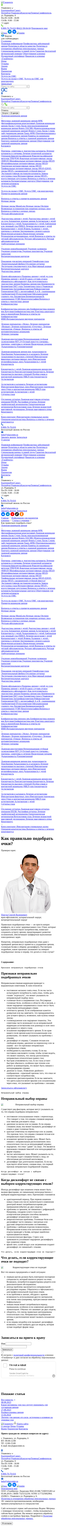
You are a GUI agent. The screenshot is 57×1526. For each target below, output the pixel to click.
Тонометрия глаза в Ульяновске (38, 286)
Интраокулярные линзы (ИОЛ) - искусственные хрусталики (24, 177)
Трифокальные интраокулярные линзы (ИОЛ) (23, 168)
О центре (14, 113)
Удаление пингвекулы (33, 251)
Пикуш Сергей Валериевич (14, 915)
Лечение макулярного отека (38, 409)
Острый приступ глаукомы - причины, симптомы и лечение (25, 342)
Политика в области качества (22, 46)
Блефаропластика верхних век (15, 309)
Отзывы (5, 63)
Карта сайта (22, 1424)
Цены (4, 61)
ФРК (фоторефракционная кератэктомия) (22, 122)
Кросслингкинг (8, 417)
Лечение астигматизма (36, 384)
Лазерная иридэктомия (12, 339)
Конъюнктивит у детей (12, 228)
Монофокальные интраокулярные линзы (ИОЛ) (32, 161)
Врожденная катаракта (12, 234)
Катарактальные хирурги (23, 181)
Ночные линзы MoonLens (13, 206)
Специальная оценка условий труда (18, 51)
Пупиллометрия (24, 294)
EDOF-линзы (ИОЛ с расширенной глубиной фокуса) (26, 169)
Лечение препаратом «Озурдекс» (27, 326)
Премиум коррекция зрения (14, 193)
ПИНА (22, 226)
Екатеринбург (7, 10)
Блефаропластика (9, 304)
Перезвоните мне (39, 28)
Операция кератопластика (13, 419)
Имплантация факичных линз (15, 387)
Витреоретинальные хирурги (15, 269)
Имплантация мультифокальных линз (23, 360)
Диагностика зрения (10, 271)
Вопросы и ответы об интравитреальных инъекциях (21, 330)
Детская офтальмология (12, 213)
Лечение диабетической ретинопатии (23, 403)
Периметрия (7, 289)
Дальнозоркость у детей (33, 223)
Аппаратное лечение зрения (22, 221)
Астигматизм (7, 379)
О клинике (6, 41)
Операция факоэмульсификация (16, 156)
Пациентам (6, 71)
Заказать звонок (8, 437)
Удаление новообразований (14, 249)
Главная (5, 518)
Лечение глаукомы (10, 334)
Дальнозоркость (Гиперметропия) (17, 346)
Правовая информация (12, 43)
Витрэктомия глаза (23, 407)
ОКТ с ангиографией (24, 291)
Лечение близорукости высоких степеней (27, 373)
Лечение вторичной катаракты (37, 153)
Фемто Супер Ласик (38, 131)
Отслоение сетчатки (35, 264)
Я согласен (7, 1523)
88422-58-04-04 (23, 28)
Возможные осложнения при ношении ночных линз (26, 208)
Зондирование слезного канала (35, 231)
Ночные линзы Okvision (37, 206)
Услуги (5, 113)
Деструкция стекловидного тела (16, 266)
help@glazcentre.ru (9, 435)
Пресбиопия (7, 354)
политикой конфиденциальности (29, 1355)
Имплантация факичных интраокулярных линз (24, 357)
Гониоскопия (7, 291)
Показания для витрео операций (16, 261)
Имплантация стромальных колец (32, 417)
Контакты (5, 73)
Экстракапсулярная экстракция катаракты (21, 173)
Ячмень (27, 228)
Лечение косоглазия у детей (39, 226)
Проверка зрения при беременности (37, 284)
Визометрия (7, 286)
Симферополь (44, 13)
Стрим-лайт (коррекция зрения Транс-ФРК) (28, 132)
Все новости (7, 1400)
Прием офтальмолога (11, 276)
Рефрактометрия (42, 289)
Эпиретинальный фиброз (13, 264)
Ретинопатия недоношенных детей (18, 236)
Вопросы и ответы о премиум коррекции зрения (24, 198)
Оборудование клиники (34, 53)
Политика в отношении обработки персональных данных (24, 47)
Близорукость (7, 364)
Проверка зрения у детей (13, 279)
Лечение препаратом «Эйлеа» (15, 324)
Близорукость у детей (11, 223)
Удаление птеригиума (11, 251)
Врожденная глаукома (33, 234)
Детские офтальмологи (35, 239)
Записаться (6, 84)
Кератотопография (30, 299)
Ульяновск (16, 13)
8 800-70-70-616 (8, 28)
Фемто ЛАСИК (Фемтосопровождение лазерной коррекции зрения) (28, 129)
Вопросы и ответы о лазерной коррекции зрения (31, 138)
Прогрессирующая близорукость (30, 372)
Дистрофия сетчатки (27, 402)
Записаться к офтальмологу (14, 1088)
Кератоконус (7, 412)
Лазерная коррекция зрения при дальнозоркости (23, 351)
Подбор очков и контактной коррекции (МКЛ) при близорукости (24, 375)
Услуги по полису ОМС (12, 79)
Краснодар (26, 13)
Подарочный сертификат (13, 56)
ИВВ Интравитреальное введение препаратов (23, 319)
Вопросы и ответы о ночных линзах (18, 211)
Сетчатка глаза (8, 394)
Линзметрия (20, 296)
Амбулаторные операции (13, 244)
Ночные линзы (8, 201)
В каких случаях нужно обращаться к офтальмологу (24, 280)
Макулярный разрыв (41, 266)
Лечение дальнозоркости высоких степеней (24, 355)
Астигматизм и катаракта (13, 384)
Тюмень (34, 13)
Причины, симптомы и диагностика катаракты (23, 151)
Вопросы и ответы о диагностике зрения (25, 300)
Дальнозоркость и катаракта (26, 354)
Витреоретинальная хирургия (15, 256)
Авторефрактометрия (23, 289)
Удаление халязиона (37, 249)
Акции (4, 66)
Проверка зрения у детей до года (37, 276)
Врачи (4, 68)
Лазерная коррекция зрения (14, 116)
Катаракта (6, 146)
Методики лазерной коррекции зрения (19, 121)
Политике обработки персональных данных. (26, 1517)
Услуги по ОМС (8, 76)
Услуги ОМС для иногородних (38, 191)
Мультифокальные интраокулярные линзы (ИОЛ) (24, 163)
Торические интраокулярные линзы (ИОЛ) (21, 166)
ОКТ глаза (18, 286)
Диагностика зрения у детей (14, 218)
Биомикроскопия (34, 296)
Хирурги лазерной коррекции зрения (19, 141)
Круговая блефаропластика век (20, 311)
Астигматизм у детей (46, 221)
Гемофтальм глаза (40, 261)
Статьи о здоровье (20, 520)
